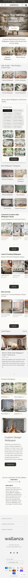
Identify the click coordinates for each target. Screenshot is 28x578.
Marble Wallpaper (17, 126)
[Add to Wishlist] (10, 224)
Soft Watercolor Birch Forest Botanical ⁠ (17, 315)
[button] (2, 5)
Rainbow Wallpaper (18, 110)
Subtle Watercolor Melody (5, 275)
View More (14, 159)
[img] (14, 480)
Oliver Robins (18, 397)
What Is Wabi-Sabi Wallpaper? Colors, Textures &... (13, 354)
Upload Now (10, 464)
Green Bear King (4, 238)
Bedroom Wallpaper (8, 113)
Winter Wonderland (17, 238)
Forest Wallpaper (7, 123)
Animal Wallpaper (7, 110)
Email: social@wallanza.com (14, 546)
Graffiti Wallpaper (7, 126)
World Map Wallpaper (18, 120)
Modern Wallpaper (18, 117)
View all (14, 249)
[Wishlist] (22, 5)
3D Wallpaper (18, 113)
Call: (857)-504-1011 (14, 545)
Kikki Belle (4, 397)
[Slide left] (10, 244)
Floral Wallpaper (7, 120)
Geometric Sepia (16, 275)
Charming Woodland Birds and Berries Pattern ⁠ (6, 315)
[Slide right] (17, 244)
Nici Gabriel (4, 414)
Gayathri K (17, 414)
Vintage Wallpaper (8, 117)
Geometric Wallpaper (18, 123)
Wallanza (16, 576)
